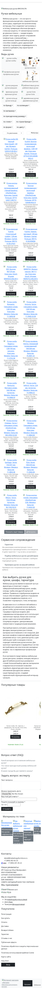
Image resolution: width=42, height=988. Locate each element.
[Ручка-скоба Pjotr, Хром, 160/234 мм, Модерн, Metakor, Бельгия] (30, 466)
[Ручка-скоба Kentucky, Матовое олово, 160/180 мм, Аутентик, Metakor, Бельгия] (11, 390)
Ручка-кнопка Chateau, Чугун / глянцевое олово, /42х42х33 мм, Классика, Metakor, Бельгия (11, 440)
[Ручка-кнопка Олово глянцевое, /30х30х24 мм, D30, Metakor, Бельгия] (30, 501)
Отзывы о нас (6, 938)
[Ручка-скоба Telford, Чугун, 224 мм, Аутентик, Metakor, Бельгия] (30, 388)
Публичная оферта (8, 942)
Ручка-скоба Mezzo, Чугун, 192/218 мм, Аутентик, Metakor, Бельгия (11, 511)
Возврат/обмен (7, 930)
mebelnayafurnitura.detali (17, 899)
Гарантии (5, 934)
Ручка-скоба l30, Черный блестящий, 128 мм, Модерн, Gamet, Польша (11, 155)
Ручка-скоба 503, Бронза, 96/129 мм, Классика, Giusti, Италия (11, 283)
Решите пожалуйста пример (13, 802)
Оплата (4, 922)
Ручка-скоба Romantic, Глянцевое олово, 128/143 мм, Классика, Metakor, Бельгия (11, 321)
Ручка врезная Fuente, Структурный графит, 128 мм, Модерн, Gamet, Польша (11, 248)
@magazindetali (18, 904)
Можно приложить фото (11, 791)
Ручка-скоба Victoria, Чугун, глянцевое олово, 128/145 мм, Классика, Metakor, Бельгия (31, 322)
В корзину (11, 175)
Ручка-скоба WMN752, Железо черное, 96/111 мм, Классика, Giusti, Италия (31, 283)
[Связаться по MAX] (3, 863)
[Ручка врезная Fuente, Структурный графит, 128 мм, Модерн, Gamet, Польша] (11, 236)
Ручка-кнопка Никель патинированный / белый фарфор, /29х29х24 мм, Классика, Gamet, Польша (11, 206)
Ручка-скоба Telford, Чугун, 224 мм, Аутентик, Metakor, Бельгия (30, 397)
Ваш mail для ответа (10, 796)
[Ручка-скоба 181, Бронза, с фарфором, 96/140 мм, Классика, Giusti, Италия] (15, 707)
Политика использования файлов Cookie (17, 953)
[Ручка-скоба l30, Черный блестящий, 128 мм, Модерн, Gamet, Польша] (11, 145)
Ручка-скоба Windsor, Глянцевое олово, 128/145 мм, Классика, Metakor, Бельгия (30, 439)
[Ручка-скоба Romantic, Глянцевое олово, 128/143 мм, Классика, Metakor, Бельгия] (11, 309)
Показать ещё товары (14, 532)
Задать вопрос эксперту (15, 775)
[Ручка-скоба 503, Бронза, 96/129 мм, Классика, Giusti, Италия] (11, 273)
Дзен (11, 902)
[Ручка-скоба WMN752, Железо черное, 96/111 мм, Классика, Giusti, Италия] (30, 273)
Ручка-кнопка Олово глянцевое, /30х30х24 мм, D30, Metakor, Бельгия (30, 511)
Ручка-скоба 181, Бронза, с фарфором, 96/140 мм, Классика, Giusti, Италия (15, 727)
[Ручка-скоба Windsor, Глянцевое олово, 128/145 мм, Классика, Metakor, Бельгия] (30, 427)
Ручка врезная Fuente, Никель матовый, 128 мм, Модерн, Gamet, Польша (30, 245)
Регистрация (6, 914)
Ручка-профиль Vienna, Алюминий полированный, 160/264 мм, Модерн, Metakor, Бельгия (30, 361)
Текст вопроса (7, 780)
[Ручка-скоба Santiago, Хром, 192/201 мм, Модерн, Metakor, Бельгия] (11, 466)
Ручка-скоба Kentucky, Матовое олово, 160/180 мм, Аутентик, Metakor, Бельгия (11, 402)
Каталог (27, 984)
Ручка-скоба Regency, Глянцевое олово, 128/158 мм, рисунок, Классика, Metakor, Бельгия (11, 363)
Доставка (5, 926)
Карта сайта (6, 957)
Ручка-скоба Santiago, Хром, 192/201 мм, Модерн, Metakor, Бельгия (11, 476)
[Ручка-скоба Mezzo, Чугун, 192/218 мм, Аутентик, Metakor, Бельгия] (11, 501)
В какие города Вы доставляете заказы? (17, 771)
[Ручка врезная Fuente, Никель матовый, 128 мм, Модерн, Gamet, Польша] (30, 235)
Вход (8, 965)
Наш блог (5, 961)
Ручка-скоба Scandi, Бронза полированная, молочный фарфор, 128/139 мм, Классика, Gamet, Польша (31, 164)
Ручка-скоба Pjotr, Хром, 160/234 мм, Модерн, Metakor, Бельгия (31, 476)
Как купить (5, 918)
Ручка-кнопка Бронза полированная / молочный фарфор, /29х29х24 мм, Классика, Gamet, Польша (30, 209)
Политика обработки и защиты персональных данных (19, 947)
